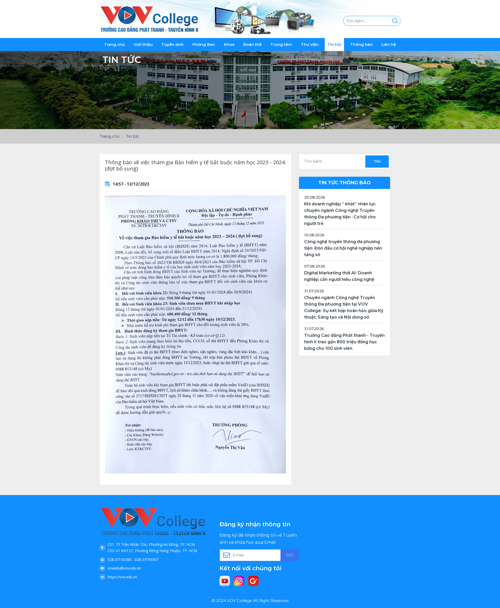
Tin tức (334, 44)
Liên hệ (388, 44)
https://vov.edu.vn (122, 576)
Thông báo (361, 44)
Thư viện (309, 44)
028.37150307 (146, 559)
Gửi (289, 555)
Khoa (229, 44)
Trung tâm (281, 44)
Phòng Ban (203, 44)
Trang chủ (114, 44)
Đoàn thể (252, 44)
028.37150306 (119, 559)
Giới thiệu (143, 44)
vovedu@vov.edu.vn (124, 568)
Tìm (376, 161)
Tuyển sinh (172, 44)
